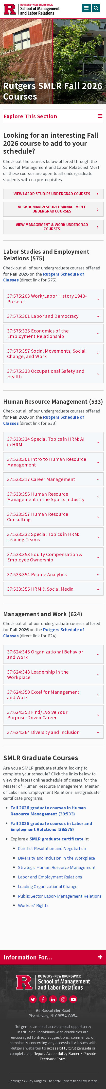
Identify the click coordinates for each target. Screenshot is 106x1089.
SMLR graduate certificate (57, 839)
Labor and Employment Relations (50, 877)
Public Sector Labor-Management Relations (60, 896)
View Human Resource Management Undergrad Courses (52, 209)
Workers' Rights (33, 905)
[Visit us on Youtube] (73, 999)
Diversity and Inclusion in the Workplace (56, 858)
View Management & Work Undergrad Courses (52, 227)
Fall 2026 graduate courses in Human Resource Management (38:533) (48, 810)
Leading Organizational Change (47, 886)
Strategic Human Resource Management (57, 867)
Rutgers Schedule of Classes (43, 277)
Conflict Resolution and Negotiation (52, 848)
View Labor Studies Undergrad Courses (52, 194)
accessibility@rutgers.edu (69, 1048)
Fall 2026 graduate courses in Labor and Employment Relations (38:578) (51, 826)
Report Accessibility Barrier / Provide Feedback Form (65, 1056)
